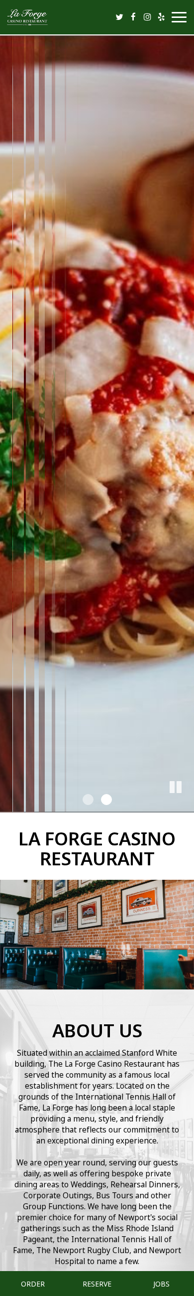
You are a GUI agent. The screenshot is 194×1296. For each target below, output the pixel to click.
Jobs (161, 1283)
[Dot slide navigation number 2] (106, 799)
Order (33, 1283)
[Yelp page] (161, 17)
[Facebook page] (133, 17)
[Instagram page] (147, 17)
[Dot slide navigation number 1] (88, 799)
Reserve (97, 1283)
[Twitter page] (119, 17)
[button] (186, 805)
